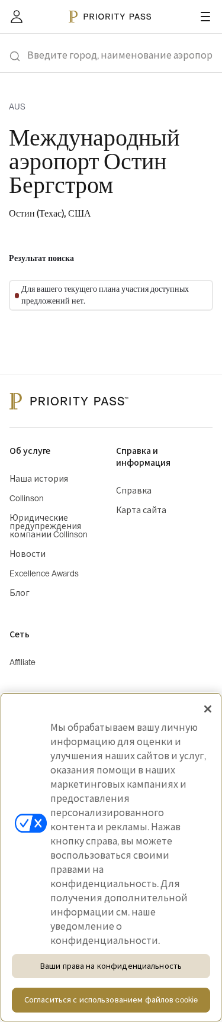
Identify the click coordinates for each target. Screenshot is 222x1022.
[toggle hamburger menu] (205, 16)
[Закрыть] (208, 709)
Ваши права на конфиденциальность (111, 966)
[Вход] (16, 16)
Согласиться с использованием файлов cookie (111, 1000)
